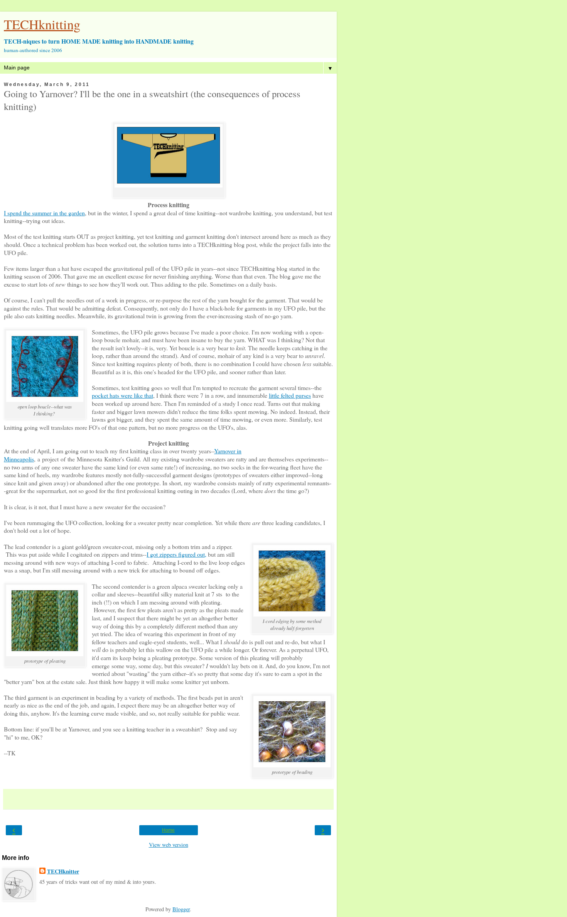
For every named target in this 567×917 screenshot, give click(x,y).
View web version (168, 844)
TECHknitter (63, 871)
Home (168, 830)
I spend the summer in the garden (44, 213)
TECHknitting (42, 24)
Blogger (181, 909)
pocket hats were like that (122, 395)
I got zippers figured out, (176, 554)
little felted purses (290, 395)
